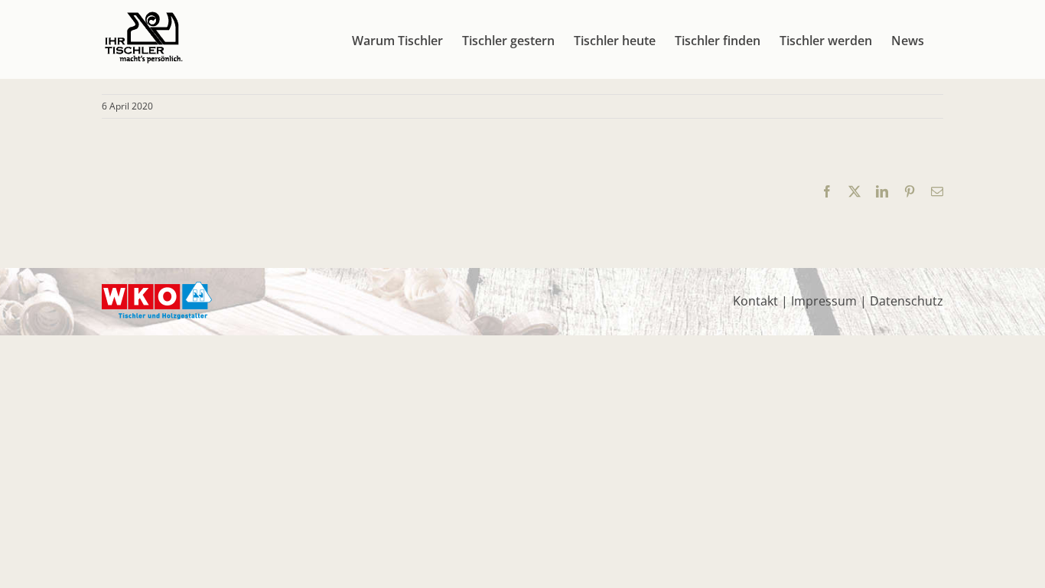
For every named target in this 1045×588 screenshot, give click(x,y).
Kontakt (755, 300)
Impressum (824, 300)
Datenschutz (906, 300)
